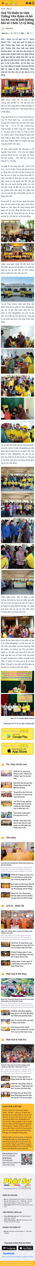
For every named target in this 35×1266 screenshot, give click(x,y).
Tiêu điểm (11, 837)
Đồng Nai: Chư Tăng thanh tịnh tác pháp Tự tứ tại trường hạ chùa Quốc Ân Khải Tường (22, 895)
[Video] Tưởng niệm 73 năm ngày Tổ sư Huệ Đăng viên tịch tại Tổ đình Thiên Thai (22, 954)
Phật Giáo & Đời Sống (16, 974)
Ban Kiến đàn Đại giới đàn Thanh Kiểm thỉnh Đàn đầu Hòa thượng (22, 785)
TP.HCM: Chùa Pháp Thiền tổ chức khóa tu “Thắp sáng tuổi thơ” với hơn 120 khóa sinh (22, 1086)
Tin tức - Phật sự (6, 9)
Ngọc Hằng (9, 28)
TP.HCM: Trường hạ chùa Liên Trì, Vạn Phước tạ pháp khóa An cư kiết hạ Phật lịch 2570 (22, 877)
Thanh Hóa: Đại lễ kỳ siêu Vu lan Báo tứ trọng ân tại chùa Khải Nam (22, 794)
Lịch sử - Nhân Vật (15, 906)
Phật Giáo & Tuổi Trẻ (16, 1039)
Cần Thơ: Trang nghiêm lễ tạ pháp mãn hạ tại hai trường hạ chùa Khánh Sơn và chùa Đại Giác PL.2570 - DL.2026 (22, 806)
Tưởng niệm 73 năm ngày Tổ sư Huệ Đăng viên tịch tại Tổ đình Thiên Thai (21, 964)
